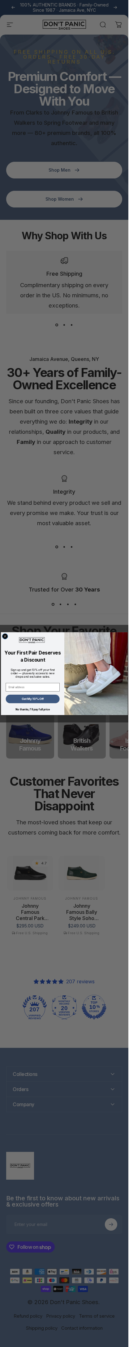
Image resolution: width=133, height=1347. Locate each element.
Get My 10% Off (33, 699)
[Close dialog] (5, 636)
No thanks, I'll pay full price (32, 709)
